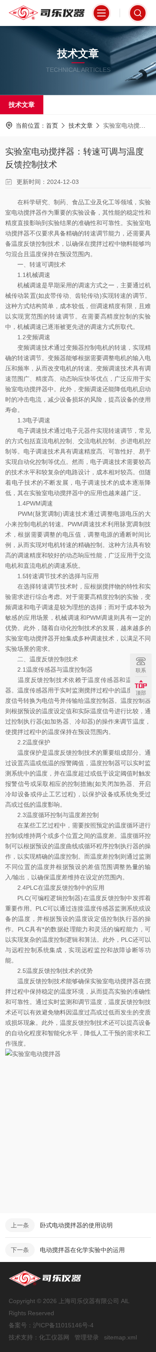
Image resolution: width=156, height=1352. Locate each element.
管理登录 (87, 1337)
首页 (52, 125)
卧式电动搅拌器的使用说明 (76, 1225)
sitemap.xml (120, 1337)
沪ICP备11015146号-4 (63, 1325)
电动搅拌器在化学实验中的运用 (82, 1249)
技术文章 (22, 104)
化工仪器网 (54, 1337)
